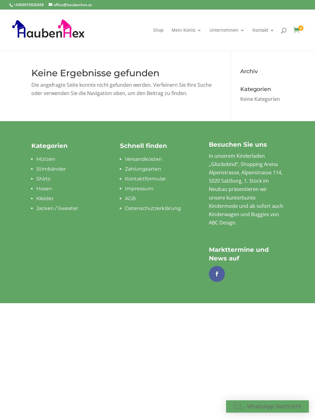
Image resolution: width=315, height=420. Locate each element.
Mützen (45, 159)
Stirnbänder (51, 169)
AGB (130, 198)
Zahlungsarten (143, 169)
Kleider (45, 198)
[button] (267, 406)
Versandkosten (143, 159)
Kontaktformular (145, 179)
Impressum (139, 189)
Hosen (44, 189)
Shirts (43, 179)
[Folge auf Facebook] (217, 274)
